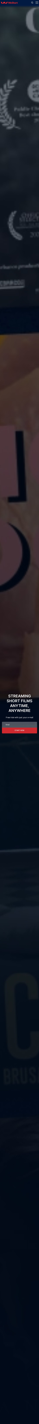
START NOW (19, 730)
